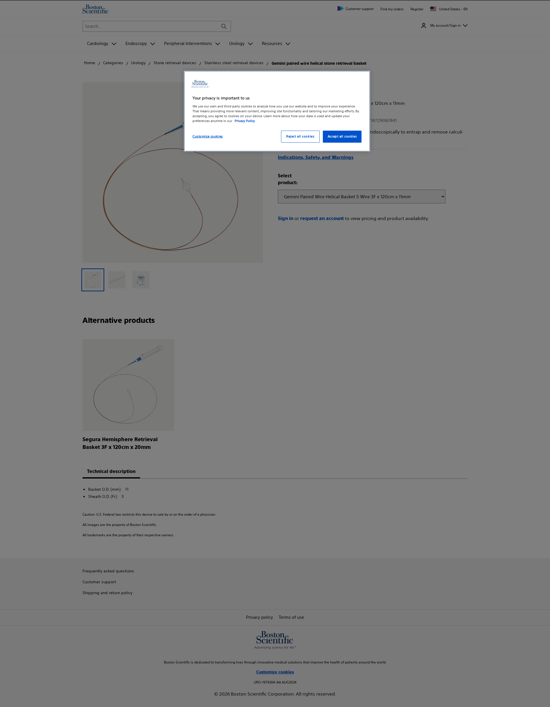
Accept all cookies (342, 136)
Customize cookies (207, 136)
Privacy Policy (245, 121)
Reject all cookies (300, 136)
